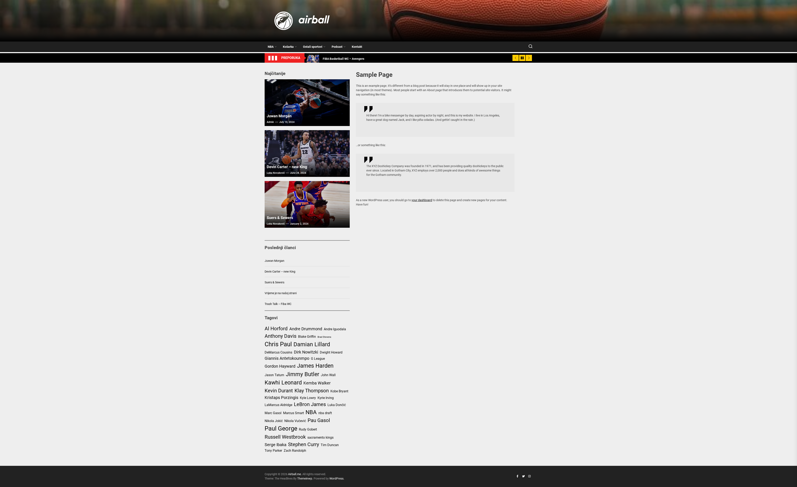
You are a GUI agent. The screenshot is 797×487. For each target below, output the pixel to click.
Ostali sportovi (312, 46)
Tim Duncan (330, 445)
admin (270, 122)
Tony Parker (273, 451)
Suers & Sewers (280, 217)
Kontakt (357, 46)
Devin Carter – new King (287, 167)
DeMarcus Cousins (278, 352)
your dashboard (422, 200)
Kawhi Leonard (283, 382)
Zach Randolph (295, 451)
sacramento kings (320, 437)
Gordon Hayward (280, 366)
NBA (271, 46)
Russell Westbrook (285, 437)
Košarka (288, 46)
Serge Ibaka (275, 444)
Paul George (281, 428)
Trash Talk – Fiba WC (278, 304)
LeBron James (310, 404)
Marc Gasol (273, 413)
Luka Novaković (276, 172)
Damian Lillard (311, 344)
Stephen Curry (303, 444)
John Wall (328, 375)
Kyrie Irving (326, 398)
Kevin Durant (279, 391)
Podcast (337, 46)
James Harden (315, 365)
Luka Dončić (337, 405)
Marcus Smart (293, 413)
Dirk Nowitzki (306, 352)
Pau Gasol (319, 420)
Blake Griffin (307, 337)
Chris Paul (278, 344)
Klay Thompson (312, 391)
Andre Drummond (305, 328)
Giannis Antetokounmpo (287, 358)
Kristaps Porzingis (281, 397)
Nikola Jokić (274, 421)
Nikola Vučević (295, 421)
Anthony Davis (280, 336)
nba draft (325, 413)
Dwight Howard (331, 352)
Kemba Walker (317, 383)
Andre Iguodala (335, 329)
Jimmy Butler (302, 374)
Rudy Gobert (308, 429)
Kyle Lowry (308, 398)
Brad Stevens (324, 337)
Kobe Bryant (339, 391)
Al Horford (276, 329)
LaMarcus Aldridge (278, 405)
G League (318, 359)
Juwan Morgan (279, 116)
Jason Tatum (274, 375)
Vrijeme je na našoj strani (281, 293)
